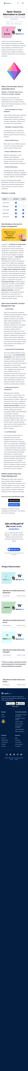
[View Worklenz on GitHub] (18, 754)
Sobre (2, 714)
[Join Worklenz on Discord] (21, 754)
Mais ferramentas (20, 731)
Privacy (16, 759)
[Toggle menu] (22, 3)
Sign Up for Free (14, 500)
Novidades (18, 746)
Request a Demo (14, 504)
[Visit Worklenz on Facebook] (10, 754)
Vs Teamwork (4, 742)
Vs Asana (3, 738)
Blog (16, 738)
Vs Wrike (3, 746)
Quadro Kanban (19, 723)
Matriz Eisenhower (19, 729)
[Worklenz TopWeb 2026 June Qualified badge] (3, 721)
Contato (3, 716)
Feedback (17, 740)
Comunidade (18, 742)
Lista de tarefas (19, 721)
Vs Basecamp (4, 740)
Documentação (19, 744)
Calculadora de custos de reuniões (20, 715)
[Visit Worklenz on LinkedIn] (14, 754)
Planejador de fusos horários (20, 719)
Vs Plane (3, 744)
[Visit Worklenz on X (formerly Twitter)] (7, 754)
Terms (11, 759)
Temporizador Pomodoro (18, 726)
